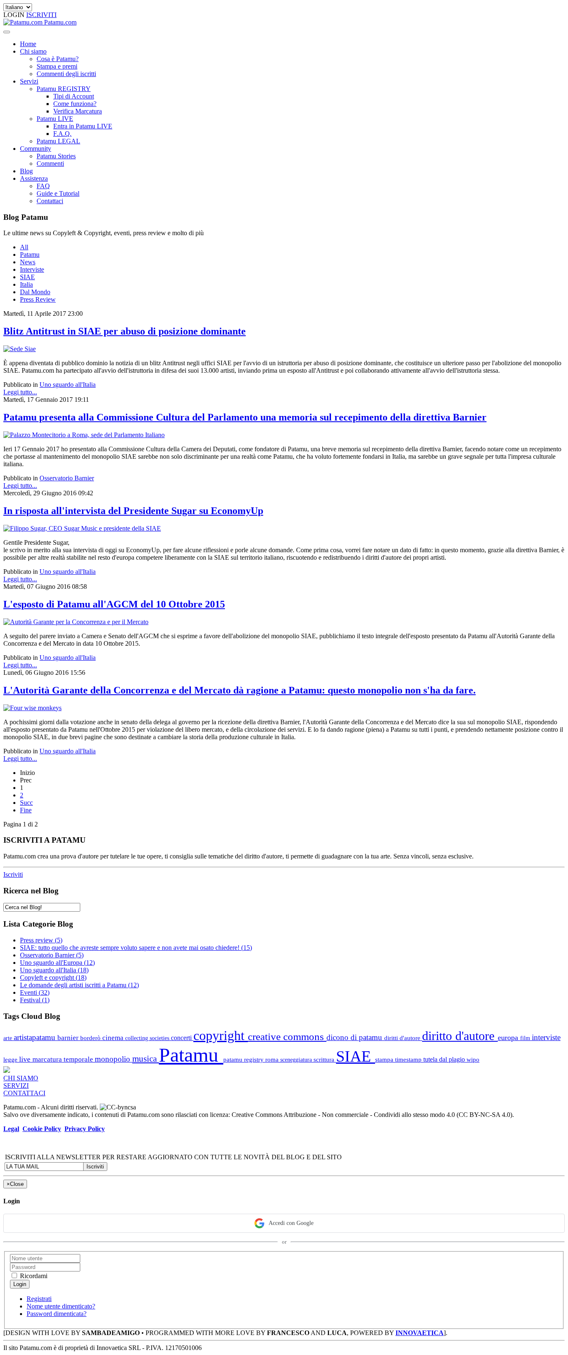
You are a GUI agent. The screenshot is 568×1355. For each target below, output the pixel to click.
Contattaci (50, 200)
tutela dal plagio (445, 1059)
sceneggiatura (297, 1059)
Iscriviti (13, 874)
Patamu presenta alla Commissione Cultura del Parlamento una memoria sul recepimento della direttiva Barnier (245, 417)
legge (11, 1059)
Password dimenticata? (56, 1313)
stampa (385, 1059)
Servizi (29, 81)
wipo (473, 1059)
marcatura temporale (63, 1059)
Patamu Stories (56, 156)
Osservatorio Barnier (67, 478)
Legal (11, 1128)
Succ (26, 802)
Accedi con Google (291, 1223)
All (24, 247)
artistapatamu (35, 1037)
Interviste (32, 269)
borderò (91, 1037)
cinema (113, 1038)
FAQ (43, 185)
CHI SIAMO (20, 1078)
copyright (220, 1035)
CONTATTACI (24, 1093)
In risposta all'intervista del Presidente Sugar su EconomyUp (133, 510)
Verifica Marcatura (77, 111)
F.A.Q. (62, 133)
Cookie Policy (41, 1128)
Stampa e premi (57, 66)
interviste (546, 1037)
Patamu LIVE (55, 118)
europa (509, 1037)
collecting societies (148, 1038)
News (27, 262)
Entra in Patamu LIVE (82, 126)
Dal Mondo (35, 291)
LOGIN (14, 14)
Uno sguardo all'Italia (68, 384)
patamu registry (244, 1059)
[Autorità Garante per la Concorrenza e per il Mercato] (75, 621)
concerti (182, 1037)
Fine (26, 810)
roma (272, 1059)
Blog (26, 171)
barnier (68, 1038)
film (526, 1038)
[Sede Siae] (19, 348)
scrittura (325, 1059)
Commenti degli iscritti (66, 73)
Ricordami (32, 1275)
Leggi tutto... (20, 392)
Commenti (50, 163)
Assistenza (34, 178)
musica (145, 1058)
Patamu (30, 254)
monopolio (113, 1059)
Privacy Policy (84, 1128)
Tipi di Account (73, 96)
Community (35, 148)
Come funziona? (74, 103)
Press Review (38, 299)
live (25, 1059)
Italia (26, 284)
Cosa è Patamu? (58, 58)
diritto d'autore (460, 1036)
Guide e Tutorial (58, 193)
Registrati (39, 1298)
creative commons (287, 1036)
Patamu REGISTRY (64, 88)
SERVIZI (16, 1085)
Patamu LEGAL (58, 141)
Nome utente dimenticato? (61, 1306)
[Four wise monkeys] (32, 707)
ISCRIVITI (41, 14)
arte (8, 1038)
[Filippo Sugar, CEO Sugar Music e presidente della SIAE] (82, 528)
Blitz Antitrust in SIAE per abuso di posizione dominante (124, 331)
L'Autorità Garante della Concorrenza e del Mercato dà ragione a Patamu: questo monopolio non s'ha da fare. (239, 690)
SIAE (27, 276)
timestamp (409, 1059)
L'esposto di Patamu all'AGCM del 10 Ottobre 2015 (114, 604)
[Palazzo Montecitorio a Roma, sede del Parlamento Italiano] (84, 434)
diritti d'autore (403, 1038)
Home (28, 43)
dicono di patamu (355, 1037)
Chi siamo (33, 51)
